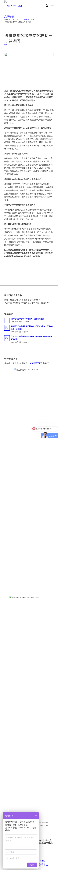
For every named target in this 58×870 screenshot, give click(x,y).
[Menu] (52, 6)
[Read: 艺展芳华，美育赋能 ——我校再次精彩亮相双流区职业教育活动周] (7, 338)
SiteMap (42, 861)
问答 (5, 44)
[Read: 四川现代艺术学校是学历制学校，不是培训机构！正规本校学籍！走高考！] (7, 328)
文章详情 (9, 16)
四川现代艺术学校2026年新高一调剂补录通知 (27, 319)
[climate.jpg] (29, 69)
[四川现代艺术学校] (24, 6)
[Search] (45, 6)
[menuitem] (45, 6)
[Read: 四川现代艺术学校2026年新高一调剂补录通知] (7, 320)
